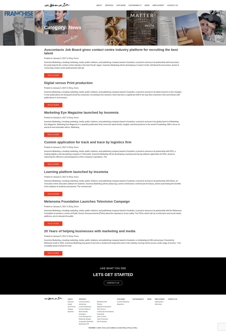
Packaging (82, 314)
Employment (158, 5)
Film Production (102, 321)
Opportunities (159, 302)
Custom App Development (105, 311)
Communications (84, 302)
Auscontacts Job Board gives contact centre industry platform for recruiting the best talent (111, 51)
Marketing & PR (84, 324)
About (99, 5)
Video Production (102, 319)
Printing (99, 304)
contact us (113, 283)
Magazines (120, 304)
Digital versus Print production (68, 83)
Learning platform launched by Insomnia (76, 172)
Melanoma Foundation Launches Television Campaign (87, 201)
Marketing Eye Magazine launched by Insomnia (81, 112)
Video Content (101, 316)
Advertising (82, 304)
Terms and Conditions (109, 328)
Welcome (71, 302)
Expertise (71, 311)
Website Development (104, 307)
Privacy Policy (132, 328)
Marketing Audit (102, 302)
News (147, 5)
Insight (70, 304)
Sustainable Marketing (86, 321)
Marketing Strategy (85, 319)
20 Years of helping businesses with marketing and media (89, 231)
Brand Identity (83, 311)
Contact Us (172, 5)
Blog (71, 58)
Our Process (72, 307)
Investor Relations (84, 309)
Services (109, 5)
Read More (53, 75)
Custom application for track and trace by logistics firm (87, 142)
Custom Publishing (85, 307)
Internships (158, 304)
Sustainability (135, 5)
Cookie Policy (122, 328)
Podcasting (100, 314)
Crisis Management (85, 316)
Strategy (70, 309)
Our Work (120, 5)
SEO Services (101, 309)
